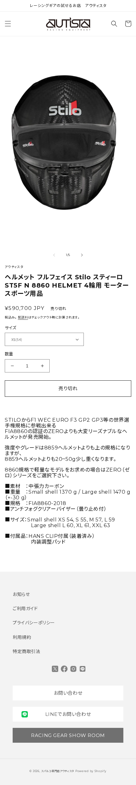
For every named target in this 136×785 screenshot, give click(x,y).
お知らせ (21, 594)
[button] (8, 24)
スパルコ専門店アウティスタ (57, 771)
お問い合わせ (68, 693)
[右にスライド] (82, 255)
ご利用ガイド (25, 608)
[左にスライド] (54, 255)
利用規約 (22, 637)
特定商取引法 (26, 651)
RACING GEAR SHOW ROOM (68, 735)
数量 (9, 353)
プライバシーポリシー (34, 623)
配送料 (23, 317)
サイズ (10, 327)
